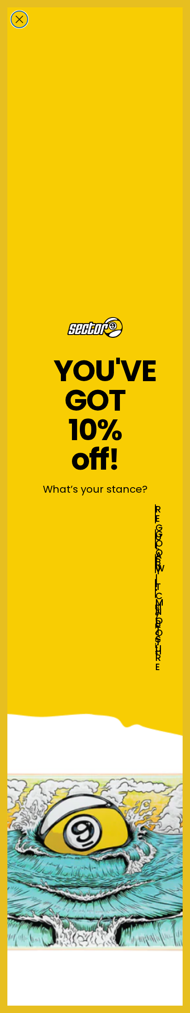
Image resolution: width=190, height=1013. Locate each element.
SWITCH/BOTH (155, 563)
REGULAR (155, 514)
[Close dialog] (19, 19)
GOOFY (155, 538)
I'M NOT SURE (155, 588)
